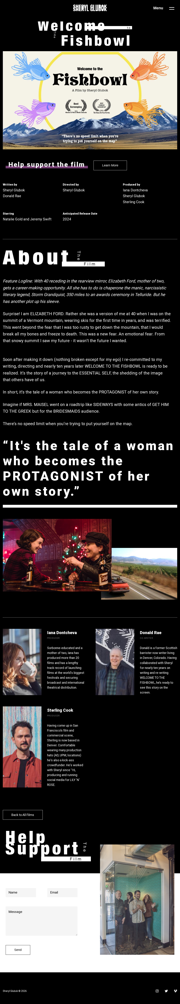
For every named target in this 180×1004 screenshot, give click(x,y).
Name (12, 892)
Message (15, 912)
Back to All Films (22, 815)
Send (18, 950)
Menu (158, 8)
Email (54, 892)
